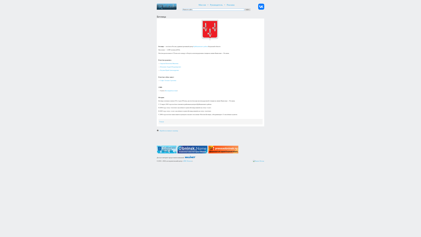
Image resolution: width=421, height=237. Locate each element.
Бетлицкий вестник (171, 91)
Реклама (231, 5)
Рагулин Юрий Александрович (169, 70)
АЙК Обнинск (187, 161)
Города (161, 121)
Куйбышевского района (200, 46)
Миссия (202, 5)
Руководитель (216, 5)
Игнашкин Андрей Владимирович (170, 67)
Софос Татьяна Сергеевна (168, 80)
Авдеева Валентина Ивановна (169, 63)
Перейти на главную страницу (169, 131)
